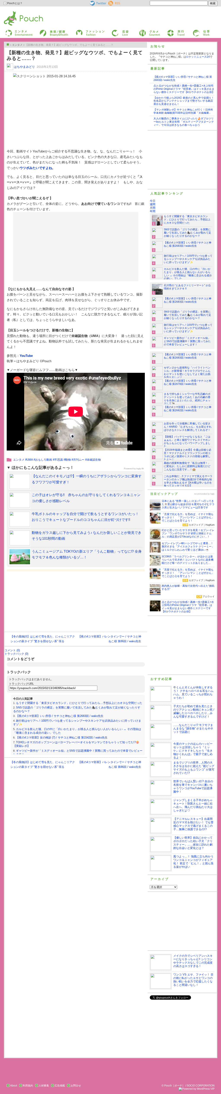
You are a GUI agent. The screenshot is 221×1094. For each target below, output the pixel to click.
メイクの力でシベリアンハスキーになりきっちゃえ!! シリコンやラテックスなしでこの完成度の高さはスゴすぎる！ (193, 961)
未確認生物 (94, 459)
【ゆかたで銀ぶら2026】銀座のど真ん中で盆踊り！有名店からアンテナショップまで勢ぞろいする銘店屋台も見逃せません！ (183, 101)
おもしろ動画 (43, 459)
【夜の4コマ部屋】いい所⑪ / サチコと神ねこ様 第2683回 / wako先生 (59, 716)
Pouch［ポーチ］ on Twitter (97, 3)
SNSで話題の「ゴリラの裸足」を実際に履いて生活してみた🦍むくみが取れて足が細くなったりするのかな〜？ (187, 232)
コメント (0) (12, 650)
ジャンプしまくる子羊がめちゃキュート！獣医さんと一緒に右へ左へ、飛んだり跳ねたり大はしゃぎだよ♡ (193, 805)
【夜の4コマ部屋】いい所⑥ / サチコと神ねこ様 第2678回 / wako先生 (187, 382)
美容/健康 (45, 31)
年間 (152, 211)
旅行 (169, 31)
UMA (30, 459)
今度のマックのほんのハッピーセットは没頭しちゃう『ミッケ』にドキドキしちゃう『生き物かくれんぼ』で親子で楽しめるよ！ (193, 750)
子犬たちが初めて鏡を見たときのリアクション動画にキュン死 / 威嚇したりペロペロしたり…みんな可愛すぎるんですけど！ (193, 711)
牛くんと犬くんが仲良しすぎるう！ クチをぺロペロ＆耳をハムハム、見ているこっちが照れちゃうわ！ (193, 692)
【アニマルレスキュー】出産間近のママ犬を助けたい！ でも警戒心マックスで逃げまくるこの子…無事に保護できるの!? (193, 824)
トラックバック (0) (16, 653)
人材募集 (44, 1085)
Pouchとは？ (14, 3)
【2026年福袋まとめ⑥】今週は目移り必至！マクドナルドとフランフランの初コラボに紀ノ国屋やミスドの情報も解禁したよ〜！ (187, 454)
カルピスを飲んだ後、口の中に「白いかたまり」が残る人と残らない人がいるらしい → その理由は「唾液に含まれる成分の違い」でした (188, 273)
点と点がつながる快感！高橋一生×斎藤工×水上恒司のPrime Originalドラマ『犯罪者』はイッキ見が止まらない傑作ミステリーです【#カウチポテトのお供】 (184, 89)
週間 (152, 204)
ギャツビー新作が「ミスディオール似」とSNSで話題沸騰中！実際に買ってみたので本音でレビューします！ (187, 341)
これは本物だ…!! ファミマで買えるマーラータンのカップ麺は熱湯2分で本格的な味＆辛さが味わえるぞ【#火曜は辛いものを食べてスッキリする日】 (188, 481)
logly (212, 494)
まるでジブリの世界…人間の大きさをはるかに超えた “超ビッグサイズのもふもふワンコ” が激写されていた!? (193, 768)
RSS (111, 2)
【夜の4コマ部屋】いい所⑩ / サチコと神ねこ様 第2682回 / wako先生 (187, 409)
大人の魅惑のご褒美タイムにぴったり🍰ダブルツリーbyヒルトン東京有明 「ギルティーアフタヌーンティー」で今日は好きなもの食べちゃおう (183, 121)
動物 (68, 459)
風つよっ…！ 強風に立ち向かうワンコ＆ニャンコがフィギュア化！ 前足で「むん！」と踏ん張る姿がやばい (193, 861)
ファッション (83, 31)
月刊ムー (78, 459)
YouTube (26, 355)
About (13, 1085)
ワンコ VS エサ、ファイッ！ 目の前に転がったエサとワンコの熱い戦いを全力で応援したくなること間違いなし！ (193, 979)
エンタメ (18, 459)
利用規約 (28, 1085)
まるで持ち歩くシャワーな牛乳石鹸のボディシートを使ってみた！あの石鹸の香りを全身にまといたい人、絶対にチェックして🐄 (187, 398)
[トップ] (8, 44)
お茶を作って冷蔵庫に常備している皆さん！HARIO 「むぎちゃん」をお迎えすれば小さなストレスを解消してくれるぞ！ (188, 427)
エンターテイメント (17, 31)
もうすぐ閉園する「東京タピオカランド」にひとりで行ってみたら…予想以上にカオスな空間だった (79, 703)
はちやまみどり (24, 66)
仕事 (195, 31)
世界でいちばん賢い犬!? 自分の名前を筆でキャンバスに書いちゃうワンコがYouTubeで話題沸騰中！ (193, 786)
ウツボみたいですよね (36, 168)
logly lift (140, 468)
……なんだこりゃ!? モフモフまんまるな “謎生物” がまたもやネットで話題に (193, 728)
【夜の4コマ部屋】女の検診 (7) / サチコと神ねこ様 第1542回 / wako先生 (61, 737)
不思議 (58, 459)
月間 (152, 207)
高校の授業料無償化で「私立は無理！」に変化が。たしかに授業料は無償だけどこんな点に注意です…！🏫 (187, 466)
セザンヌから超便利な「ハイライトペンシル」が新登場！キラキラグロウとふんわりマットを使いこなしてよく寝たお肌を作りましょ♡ (187, 372)
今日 (152, 200)
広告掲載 (60, 1085)
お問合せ (76, 1085)
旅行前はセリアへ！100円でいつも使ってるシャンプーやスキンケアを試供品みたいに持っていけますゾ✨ (188, 259)
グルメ (142, 31)
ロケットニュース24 (198, 56)
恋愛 (114, 31)
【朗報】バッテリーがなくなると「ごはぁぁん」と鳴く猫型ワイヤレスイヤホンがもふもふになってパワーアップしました (187, 441)
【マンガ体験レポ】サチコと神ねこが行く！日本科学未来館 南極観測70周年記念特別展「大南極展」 (183, 111)
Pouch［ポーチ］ (15, 12)
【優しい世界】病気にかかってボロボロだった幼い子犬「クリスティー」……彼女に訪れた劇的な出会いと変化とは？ (193, 843)
